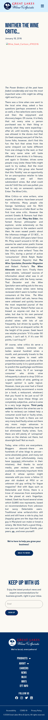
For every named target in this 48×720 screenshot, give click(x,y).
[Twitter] (26, 697)
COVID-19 (23, 711)
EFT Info (24, 686)
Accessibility (11, 711)
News (24, 673)
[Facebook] (16, 697)
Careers (24, 668)
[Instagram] (21, 697)
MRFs (24, 681)
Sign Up (11, 613)
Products (22, 658)
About (22, 663)
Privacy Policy (36, 711)
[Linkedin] (31, 697)
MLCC (24, 677)
